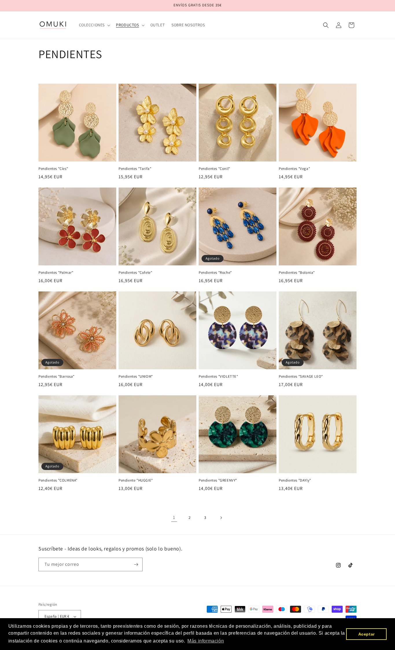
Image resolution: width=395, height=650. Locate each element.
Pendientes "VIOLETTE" (218, 376)
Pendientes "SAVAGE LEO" (301, 376)
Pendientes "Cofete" (135, 272)
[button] (94, 25)
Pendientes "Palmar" (55, 272)
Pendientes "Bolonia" (297, 272)
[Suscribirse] (136, 564)
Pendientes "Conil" (214, 168)
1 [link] (174, 517)
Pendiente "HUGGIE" (136, 480)
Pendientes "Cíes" (53, 168)
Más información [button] (205, 640)
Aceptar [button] (366, 634)
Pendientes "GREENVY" (218, 480)
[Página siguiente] (221, 517)
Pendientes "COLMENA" (57, 480)
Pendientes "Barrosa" (56, 376)
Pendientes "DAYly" (295, 480)
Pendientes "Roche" (215, 272)
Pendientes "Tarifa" (135, 168)
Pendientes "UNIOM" (136, 376)
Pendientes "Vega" (294, 168)
